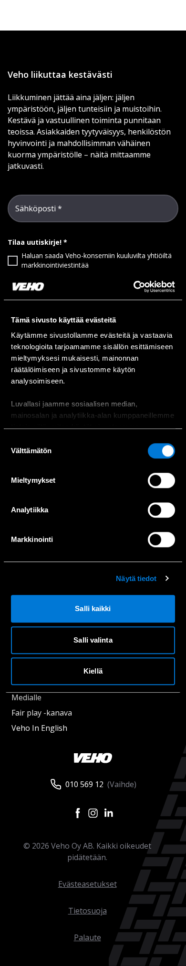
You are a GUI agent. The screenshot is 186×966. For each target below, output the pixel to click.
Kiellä (93, 671)
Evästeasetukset (87, 884)
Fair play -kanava (41, 712)
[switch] (161, 480)
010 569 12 (84, 784)
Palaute (87, 937)
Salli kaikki (93, 608)
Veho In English (39, 728)
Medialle (26, 697)
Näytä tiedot (136, 578)
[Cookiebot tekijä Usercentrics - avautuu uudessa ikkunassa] (134, 286)
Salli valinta (92, 640)
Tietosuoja (87, 910)
